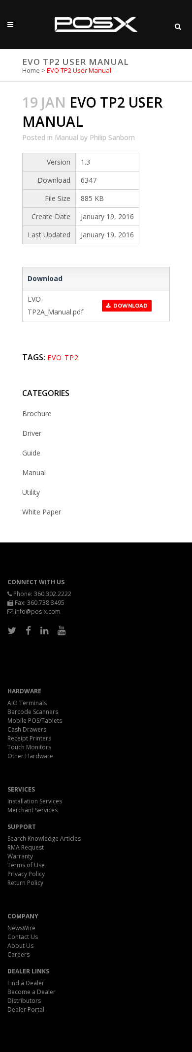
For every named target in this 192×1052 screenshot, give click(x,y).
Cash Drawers (26, 729)
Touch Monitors (29, 747)
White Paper (41, 511)
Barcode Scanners (32, 712)
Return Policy (25, 883)
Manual (66, 137)
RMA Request (25, 847)
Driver (31, 433)
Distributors (24, 1000)
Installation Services (34, 801)
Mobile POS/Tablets (34, 720)
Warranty (20, 856)
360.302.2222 (52, 594)
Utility (31, 492)
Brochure (37, 413)
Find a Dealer (25, 983)
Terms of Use (26, 865)
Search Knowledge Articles (44, 838)
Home (31, 70)
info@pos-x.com (38, 611)
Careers (18, 954)
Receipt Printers (29, 738)
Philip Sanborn (112, 137)
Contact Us (22, 937)
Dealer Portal (25, 1009)
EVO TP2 (63, 357)
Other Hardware (30, 756)
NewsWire (21, 928)
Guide (31, 452)
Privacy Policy (26, 874)
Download (129, 306)
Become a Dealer (31, 992)
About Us (20, 945)
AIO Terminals (27, 703)
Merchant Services (32, 810)
